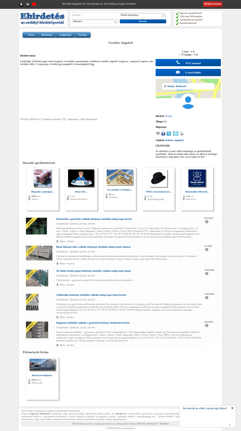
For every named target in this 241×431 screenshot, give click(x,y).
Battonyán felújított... (42, 375)
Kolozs (170, 86)
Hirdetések (46, 35)
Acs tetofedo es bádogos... (119, 189)
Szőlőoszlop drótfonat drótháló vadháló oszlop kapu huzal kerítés (91, 295)
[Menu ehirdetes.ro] (21, 4)
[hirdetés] (43, 26)
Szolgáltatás (65, 35)
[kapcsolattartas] (28, 4)
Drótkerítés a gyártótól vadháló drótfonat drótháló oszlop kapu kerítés (94, 219)
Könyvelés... (81, 191)
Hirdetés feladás (212, 4)
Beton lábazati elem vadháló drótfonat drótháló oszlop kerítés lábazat (93, 247)
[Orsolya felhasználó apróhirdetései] (188, 113)
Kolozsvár (181, 86)
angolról (178, 140)
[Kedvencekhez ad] (158, 134)
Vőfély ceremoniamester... (158, 191)
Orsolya (168, 116)
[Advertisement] (86, 93)
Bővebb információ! (148, 423)
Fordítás (83, 35)
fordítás (169, 140)
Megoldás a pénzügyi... (42, 191)
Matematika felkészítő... (197, 191)
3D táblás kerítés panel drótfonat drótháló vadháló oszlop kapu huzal (93, 271)
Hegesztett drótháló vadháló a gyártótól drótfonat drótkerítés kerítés (93, 323)
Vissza (31, 35)
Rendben (164, 423)
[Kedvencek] (34, 4)
